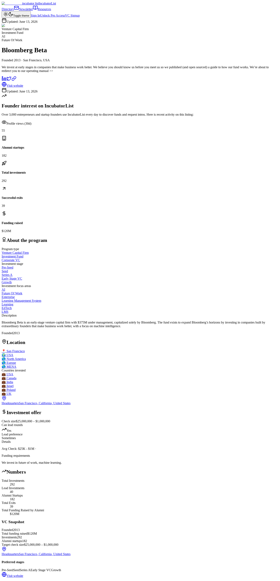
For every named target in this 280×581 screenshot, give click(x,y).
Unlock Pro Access (52, 15)
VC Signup (72, 15)
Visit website (15, 85)
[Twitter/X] (9, 80)
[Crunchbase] (13, 80)
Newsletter (26, 9)
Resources (44, 9)
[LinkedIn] (4, 80)
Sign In (35, 15)
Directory (8, 9)
